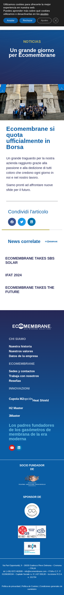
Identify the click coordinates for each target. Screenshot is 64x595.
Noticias (32, 41)
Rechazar (27, 20)
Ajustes (44, 20)
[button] (12, 222)
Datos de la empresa (23, 356)
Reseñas (15, 381)
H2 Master (16, 408)
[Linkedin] (19, 448)
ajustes (44, 13)
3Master (14, 415)
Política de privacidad (11, 586)
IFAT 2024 (13, 275)
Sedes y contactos (22, 371)
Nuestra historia (20, 346)
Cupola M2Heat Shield (29, 399)
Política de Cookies (30, 586)
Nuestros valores (21, 351)
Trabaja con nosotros (24, 376)
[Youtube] (12, 448)
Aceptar (10, 20)
